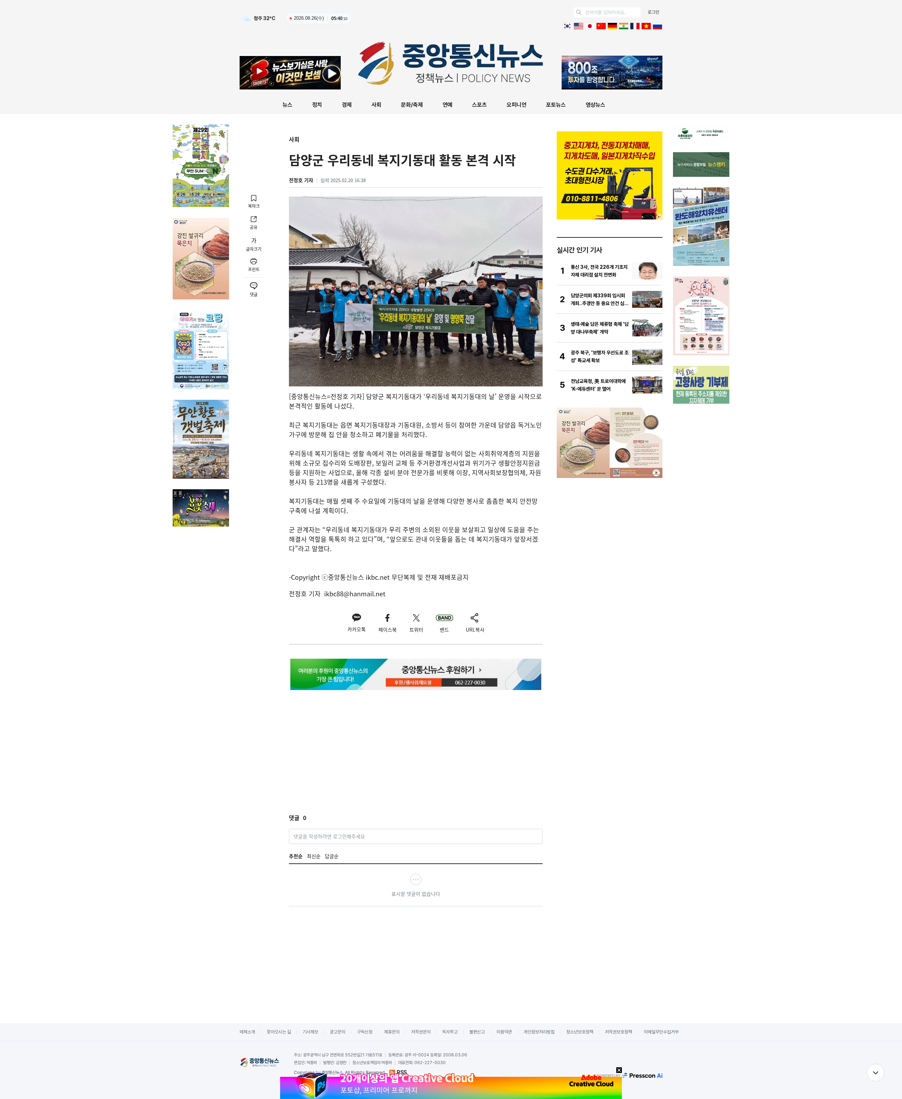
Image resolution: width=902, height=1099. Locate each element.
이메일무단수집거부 (661, 1032)
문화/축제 (412, 104)
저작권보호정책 (618, 1032)
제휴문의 (392, 1032)
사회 (376, 104)
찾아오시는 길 (279, 1032)
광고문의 (337, 1032)
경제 (347, 104)
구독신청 (364, 1032)
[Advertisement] (348, 746)
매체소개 (247, 1032)
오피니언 (516, 104)
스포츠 (479, 104)
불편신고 (477, 1032)
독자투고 (450, 1032)
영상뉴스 (595, 104)
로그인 (653, 12)
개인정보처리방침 (539, 1032)
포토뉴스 (556, 104)
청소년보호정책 (579, 1032)
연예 (447, 104)
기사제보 (310, 1032)
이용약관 (504, 1032)
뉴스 (287, 104)
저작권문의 (421, 1032)
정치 (317, 104)
